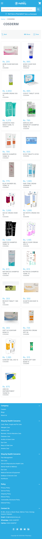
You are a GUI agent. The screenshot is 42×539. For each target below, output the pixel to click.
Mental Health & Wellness (9, 466)
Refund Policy (5, 497)
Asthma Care (5, 430)
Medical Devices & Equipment (10, 472)
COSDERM (5, 68)
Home (3, 19)
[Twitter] (17, 529)
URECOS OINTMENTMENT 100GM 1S (8, 391)
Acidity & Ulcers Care (7, 439)
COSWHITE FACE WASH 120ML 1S (8, 124)
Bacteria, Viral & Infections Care (11, 433)
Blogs (2, 412)
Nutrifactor (4, 478)
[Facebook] (13, 529)
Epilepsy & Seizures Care (9, 475)
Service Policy (5, 491)
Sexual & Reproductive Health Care (12, 463)
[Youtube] (24, 529)
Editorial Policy (5, 503)
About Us (4, 415)
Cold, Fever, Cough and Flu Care (11, 424)
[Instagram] (21, 529)
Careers (3, 409)
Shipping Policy (6, 494)
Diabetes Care (5, 436)
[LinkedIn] (28, 529)
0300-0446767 (10, 520)
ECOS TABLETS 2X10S (31, 154)
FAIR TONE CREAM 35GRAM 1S (29, 184)
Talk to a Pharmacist (31, 14)
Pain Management (7, 457)
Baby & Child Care (7, 445)
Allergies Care (5, 427)
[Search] (38, 9)
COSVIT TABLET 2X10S (31, 93)
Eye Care (4, 442)
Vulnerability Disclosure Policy (10, 499)
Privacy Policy (5, 488)
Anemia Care (5, 448)
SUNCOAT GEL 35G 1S (10, 360)
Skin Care (4, 460)
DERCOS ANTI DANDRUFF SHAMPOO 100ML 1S (31, 125)
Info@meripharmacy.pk (10, 517)
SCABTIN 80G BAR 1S (30, 301)
